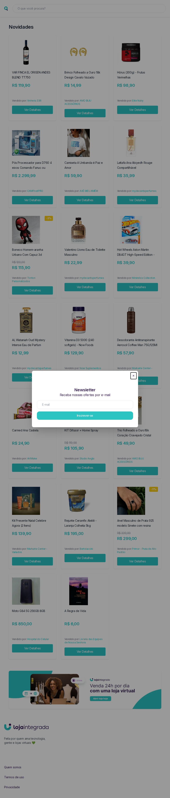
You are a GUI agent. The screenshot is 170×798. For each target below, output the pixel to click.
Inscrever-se (85, 415)
